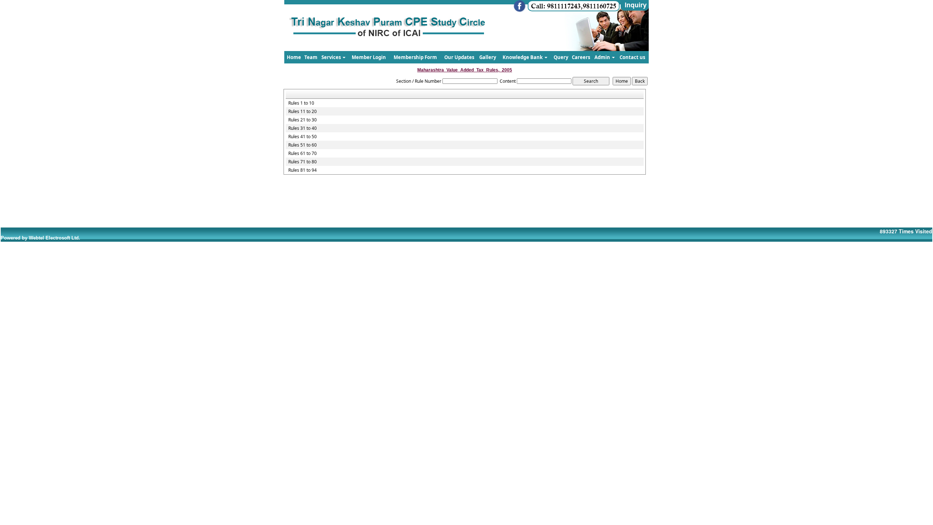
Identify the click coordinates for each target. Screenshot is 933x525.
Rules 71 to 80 (302, 162)
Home (294, 57)
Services (331, 57)
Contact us (632, 57)
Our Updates (459, 57)
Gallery (487, 57)
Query (561, 57)
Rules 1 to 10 (301, 103)
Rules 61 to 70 (302, 153)
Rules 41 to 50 (302, 137)
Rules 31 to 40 (302, 128)
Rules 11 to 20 (302, 111)
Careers (581, 57)
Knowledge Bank (523, 57)
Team (310, 57)
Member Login (369, 57)
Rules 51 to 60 (302, 145)
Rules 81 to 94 (302, 170)
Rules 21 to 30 (302, 120)
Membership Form (415, 57)
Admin (602, 57)
